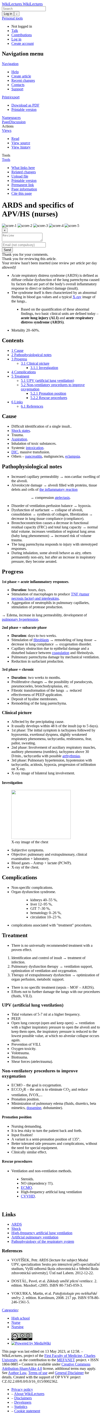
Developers (22, 1402)
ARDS (16, 1224)
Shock (16, 1229)
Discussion (17, 122)
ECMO (26, 1188)
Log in (8, 13)
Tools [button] (6, 155)
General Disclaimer (69, 1373)
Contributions (21, 35)
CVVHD (28, 1196)
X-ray (77, 297)
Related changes (23, 172)
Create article (21, 76)
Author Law (17, 1373)
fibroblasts (41, 640)
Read (15, 139)
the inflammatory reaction (58, 489)
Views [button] (6, 130)
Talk (14, 31)
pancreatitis (33, 456)
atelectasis (62, 498)
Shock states (20, 431)
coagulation (60, 653)
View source (20, 143)
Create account (22, 43)
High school (20, 1318)
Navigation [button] (10, 64)
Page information (24, 189)
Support (17, 89)
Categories (10, 1310)
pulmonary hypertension (20, 619)
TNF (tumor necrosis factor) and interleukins (50, 596)
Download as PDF (25, 105)
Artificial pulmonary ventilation (34, 1237)
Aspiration (19, 439)
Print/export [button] (10, 97)
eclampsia (72, 456)
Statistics (20, 1407)
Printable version (24, 109)
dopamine (34, 1108)
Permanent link (22, 185)
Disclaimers (23, 1398)
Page (5, 122)
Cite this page (21, 193)
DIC (14, 452)
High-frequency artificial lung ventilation (41, 1233)
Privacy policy (22, 1389)
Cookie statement (27, 1411)
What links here (23, 168)
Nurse (15, 1322)
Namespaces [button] (11, 118)
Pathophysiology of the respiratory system (42, 1241)
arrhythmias (71, 756)
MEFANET (66, 1360)
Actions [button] (8, 126)
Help (15, 72)
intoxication (34, 448)
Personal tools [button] (12, 18)
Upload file (19, 176)
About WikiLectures (29, 1394)
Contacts (17, 85)
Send (7, 250)
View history (21, 147)
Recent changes (23, 80)
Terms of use (37, 1373)
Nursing (17, 1327)
